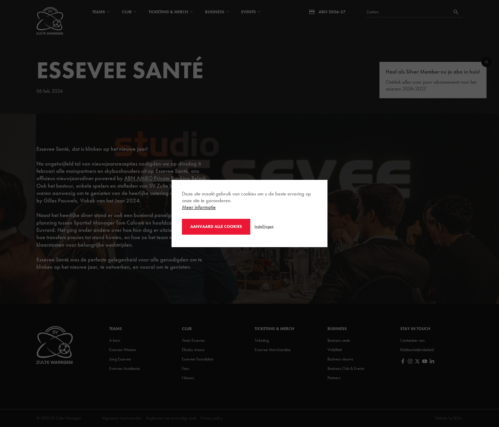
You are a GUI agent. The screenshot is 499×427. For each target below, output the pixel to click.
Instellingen (264, 226)
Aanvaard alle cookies (216, 226)
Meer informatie (199, 207)
